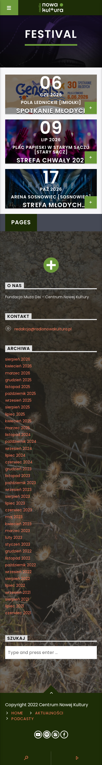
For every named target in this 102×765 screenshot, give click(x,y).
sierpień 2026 (17, 359)
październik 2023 (20, 483)
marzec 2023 (17, 530)
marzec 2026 (17, 373)
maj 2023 (14, 517)
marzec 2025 (17, 428)
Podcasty (22, 718)
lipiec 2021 (14, 606)
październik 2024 (20, 441)
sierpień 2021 (17, 599)
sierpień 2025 (17, 407)
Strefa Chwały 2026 (52, 160)
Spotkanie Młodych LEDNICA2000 (52, 114)
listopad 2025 (17, 386)
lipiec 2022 (15, 585)
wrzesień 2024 (18, 448)
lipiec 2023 (15, 503)
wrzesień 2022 (18, 571)
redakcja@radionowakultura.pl (43, 329)
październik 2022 (20, 565)
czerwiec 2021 (18, 613)
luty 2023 (13, 537)
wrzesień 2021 (17, 592)
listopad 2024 (18, 434)
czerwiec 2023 (18, 510)
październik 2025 (20, 393)
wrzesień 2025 (18, 400)
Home (17, 713)
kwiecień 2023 (18, 524)
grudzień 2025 (18, 380)
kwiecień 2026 (18, 366)
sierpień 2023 (17, 496)
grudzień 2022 (18, 551)
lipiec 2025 (15, 414)
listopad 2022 (17, 558)
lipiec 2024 (15, 455)
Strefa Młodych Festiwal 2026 (52, 208)
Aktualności (49, 713)
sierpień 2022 (17, 578)
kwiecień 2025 (18, 421)
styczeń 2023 (17, 544)
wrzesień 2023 (18, 489)
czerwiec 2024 (19, 462)
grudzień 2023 (18, 469)
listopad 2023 (17, 475)
